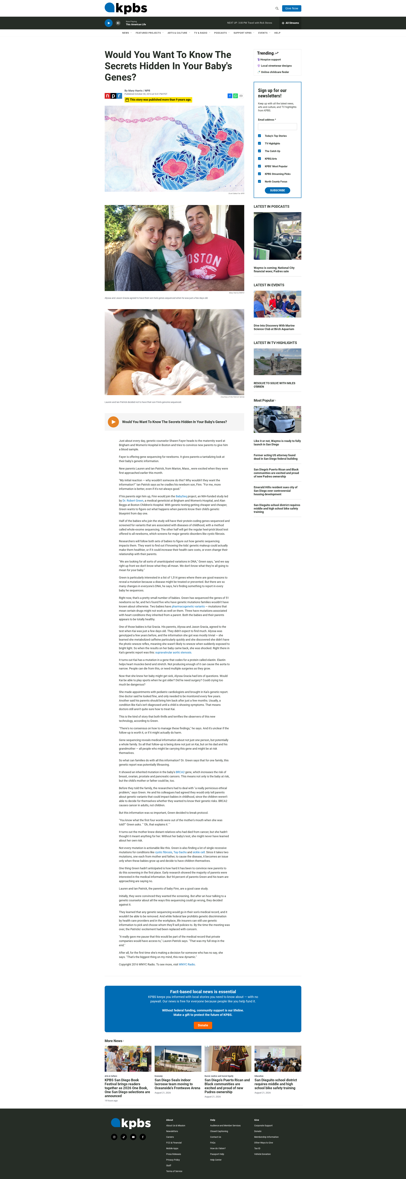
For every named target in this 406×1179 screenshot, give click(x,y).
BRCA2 (180, 772)
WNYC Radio (187, 964)
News (125, 33)
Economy (159, 1076)
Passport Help (217, 1154)
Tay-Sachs (180, 852)
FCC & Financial (174, 1142)
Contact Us (215, 1137)
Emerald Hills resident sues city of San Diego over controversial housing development (275, 491)
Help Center (216, 1160)
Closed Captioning (219, 1131)
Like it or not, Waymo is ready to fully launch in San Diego (277, 442)
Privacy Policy (173, 1160)
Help (277, 33)
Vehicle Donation (262, 1154)
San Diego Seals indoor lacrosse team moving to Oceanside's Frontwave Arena (177, 1084)
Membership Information (266, 1137)
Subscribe (277, 190)
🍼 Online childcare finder (273, 72)
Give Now (291, 8)
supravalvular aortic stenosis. (173, 652)
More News (113, 1041)
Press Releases (173, 1154)
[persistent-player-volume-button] (118, 23)
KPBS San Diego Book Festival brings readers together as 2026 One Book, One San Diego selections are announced (127, 1088)
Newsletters (172, 1131)
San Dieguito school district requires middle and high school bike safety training (277, 508)
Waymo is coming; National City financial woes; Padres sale (274, 269)
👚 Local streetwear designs (274, 65)
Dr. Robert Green (133, 500)
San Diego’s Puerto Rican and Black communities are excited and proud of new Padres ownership (276, 473)
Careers (170, 1137)
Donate (203, 1025)
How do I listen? (218, 1148)
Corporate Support (263, 1125)
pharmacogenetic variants (188, 606)
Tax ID (257, 1148)
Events (263, 33)
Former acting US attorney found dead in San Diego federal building (276, 457)
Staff (168, 1165)
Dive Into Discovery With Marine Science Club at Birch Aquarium (274, 327)
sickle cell (199, 852)
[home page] (126, 8)
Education (259, 1076)
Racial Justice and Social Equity (219, 1076)
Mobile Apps (172, 1148)
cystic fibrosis (163, 852)
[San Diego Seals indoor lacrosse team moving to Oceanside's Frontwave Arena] (178, 1059)
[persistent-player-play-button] (108, 23)
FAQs (212, 1142)
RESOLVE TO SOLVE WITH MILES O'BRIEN (274, 384)
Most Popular (264, 400)
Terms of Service (174, 1171)
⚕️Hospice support (269, 59)
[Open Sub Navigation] (131, 33)
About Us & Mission (175, 1125)
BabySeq (181, 496)
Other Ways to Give (263, 1142)
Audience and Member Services (225, 1125)
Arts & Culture (177, 33)
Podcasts (220, 33)
